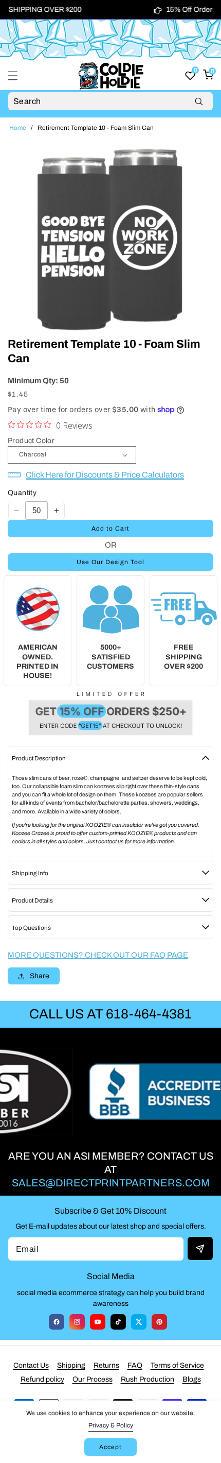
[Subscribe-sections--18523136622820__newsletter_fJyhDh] (200, 1248)
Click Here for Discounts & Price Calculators (105, 474)
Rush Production (147, 1379)
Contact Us (31, 1365)
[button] (19, 75)
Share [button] (39, 976)
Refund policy (42, 1379)
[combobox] (110, 101)
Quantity (22, 493)
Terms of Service (177, 1365)
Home (17, 127)
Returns (106, 1365)
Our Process (92, 1379)
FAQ (134, 1365)
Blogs (191, 1379)
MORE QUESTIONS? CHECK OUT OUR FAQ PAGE (98, 955)
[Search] (199, 101)
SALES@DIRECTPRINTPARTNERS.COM (111, 1182)
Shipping (71, 1365)
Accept (110, 1447)
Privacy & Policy (110, 1425)
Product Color (31, 441)
